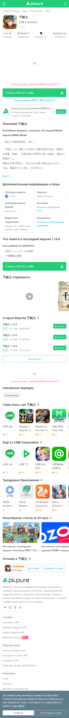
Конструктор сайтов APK (15, 655)
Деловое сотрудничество (15, 688)
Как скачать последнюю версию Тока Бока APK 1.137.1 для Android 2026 (21, 548)
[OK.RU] (20, 608)
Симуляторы (36, 10)
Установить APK (11, 622)
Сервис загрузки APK (13, 632)
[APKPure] (34, 4)
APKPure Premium (12, 637)
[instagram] (10, 608)
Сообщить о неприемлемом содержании (50, 224)
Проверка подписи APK (14, 627)
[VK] (15, 608)
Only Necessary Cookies (51, 712)
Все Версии (34, 358)
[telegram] (5, 608)
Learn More (18, 705)
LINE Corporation (28, 22)
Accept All (18, 712)
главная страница (11, 10)
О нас (6, 678)
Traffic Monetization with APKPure (19, 665)
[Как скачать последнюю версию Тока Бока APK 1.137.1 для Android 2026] (21, 532)
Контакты (7, 683)
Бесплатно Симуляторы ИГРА (48, 209)
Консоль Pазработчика (14, 650)
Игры (24, 10)
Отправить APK (11, 660)
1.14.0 (12, 196)
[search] (65, 4)
